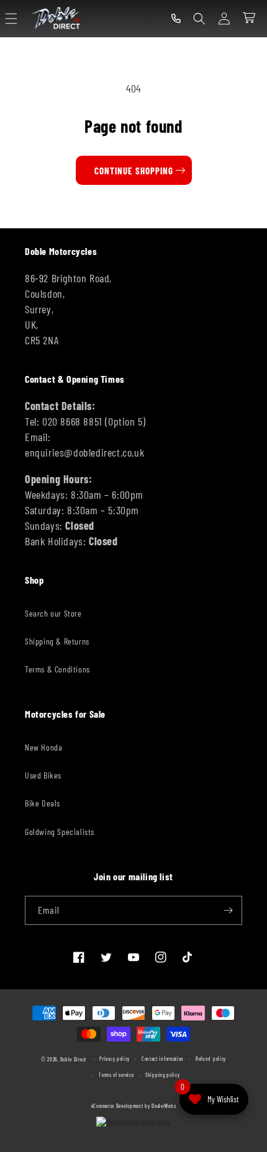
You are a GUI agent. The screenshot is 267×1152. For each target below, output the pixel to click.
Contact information (163, 1059)
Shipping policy (162, 1075)
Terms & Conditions (57, 669)
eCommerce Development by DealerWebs (133, 1106)
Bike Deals (42, 803)
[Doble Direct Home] (57, 18)
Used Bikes (43, 775)
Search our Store (53, 613)
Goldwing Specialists (59, 831)
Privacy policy (114, 1059)
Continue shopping (133, 170)
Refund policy (211, 1059)
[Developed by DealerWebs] (133, 1121)
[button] (11, 18)
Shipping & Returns (57, 641)
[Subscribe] (228, 910)
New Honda (43, 747)
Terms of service (116, 1075)
